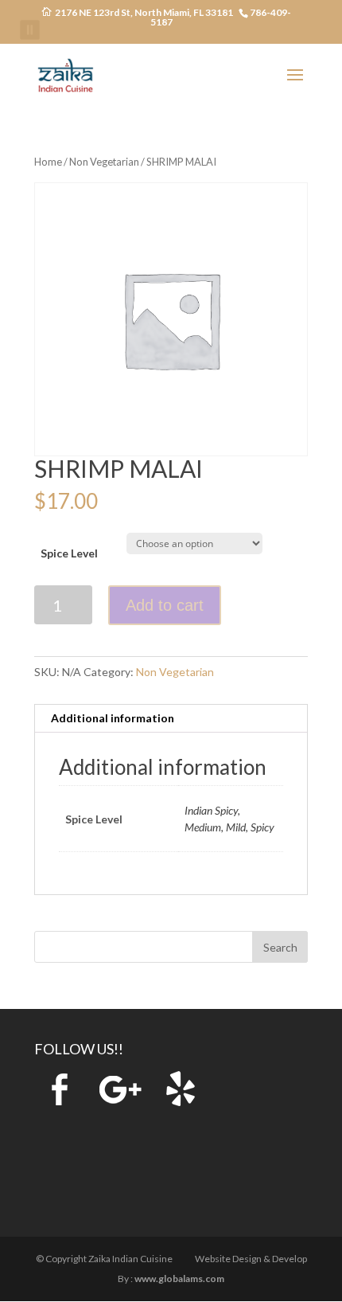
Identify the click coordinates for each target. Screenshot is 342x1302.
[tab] (171, 719)
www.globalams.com (179, 1278)
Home (48, 161)
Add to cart (165, 605)
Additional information (112, 718)
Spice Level (69, 553)
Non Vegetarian (104, 161)
